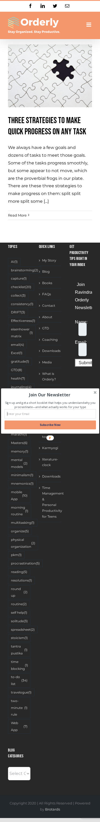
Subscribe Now (50, 425)
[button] (49, 395)
